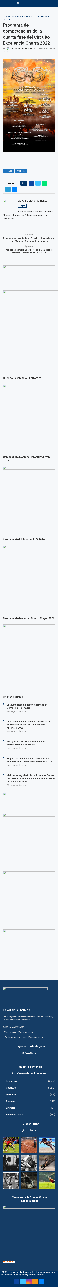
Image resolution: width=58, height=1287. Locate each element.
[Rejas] (11, 1163)
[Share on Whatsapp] (44, 183)
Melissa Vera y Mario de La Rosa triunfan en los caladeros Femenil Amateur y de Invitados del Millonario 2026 (31, 778)
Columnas (30, 1101)
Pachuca (21, 171)
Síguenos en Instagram (31, 1046)
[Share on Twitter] (38, 183)
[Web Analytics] (9, 1262)
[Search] (55, 3)
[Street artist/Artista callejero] (11, 1181)
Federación (30, 1094)
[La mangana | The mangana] (29, 1145)
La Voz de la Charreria (32, 200)
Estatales (30, 1107)
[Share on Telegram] (8, 189)
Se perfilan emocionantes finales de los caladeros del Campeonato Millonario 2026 (30, 760)
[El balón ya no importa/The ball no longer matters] (11, 1145)
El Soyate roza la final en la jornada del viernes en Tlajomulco (27, 706)
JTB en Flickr (31, 1123)
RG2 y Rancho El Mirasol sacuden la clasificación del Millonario (26, 743)
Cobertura (30, 1087)
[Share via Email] (14, 189)
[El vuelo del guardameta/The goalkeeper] (47, 1181)
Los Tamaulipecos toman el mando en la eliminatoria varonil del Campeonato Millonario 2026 (28, 724)
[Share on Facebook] (31, 183)
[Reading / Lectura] (29, 1163)
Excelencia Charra (30, 1114)
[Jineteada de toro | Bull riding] (47, 1163)
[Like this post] (25, 183)
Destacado (30, 1081)
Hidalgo (8, 171)
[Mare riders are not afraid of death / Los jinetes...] (47, 1145)
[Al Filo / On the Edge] (29, 1181)
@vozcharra (29, 1052)
